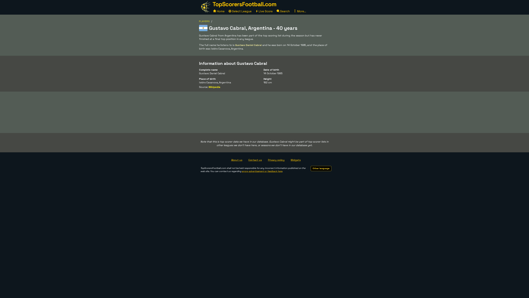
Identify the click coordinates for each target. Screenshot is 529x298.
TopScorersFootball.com (244, 4)
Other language (321, 168)
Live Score (265, 11)
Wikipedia (214, 87)
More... (301, 11)
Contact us (255, 160)
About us (236, 160)
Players (204, 21)
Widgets (296, 160)
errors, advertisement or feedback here (262, 171)
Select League (241, 11)
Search (284, 11)
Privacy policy (276, 160)
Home (220, 11)
